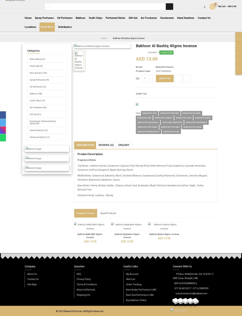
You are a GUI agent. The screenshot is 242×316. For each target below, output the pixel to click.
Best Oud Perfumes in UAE (140, 295)
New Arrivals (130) (38, 73)
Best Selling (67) (37, 59)
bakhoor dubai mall (148, 122)
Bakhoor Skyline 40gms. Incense (164, 234)
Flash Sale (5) (36, 66)
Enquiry (123, 145)
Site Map (32, 284)
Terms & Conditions (87, 284)
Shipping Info (83, 295)
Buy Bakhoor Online (136, 300)
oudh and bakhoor (172, 122)
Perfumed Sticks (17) (40, 137)
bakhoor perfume (169, 113)
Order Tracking (133, 284)
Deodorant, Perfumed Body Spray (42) (43, 122)
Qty (137, 78)
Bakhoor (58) (36, 93)
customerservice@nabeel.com (191, 293)
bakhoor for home (147, 127)
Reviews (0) (106, 145)
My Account (132, 274)
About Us (32, 274)
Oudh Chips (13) (37, 100)
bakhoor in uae (171, 132)
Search (104, 38)
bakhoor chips (183, 118)
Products (86, 213)
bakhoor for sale (170, 127)
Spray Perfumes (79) (39, 80)
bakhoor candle (163, 118)
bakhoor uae (144, 118)
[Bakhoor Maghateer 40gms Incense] (127, 226)
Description (85, 145)
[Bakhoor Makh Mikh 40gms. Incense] (90, 226)
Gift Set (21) (35, 114)
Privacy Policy (84, 279)
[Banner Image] (33, 149)
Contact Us (33, 279)
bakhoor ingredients (148, 132)
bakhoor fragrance (196, 122)
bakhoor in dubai (193, 127)
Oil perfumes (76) (38, 86)
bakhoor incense (192, 113)
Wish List (130, 279)
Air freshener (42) (38, 107)
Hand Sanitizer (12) (39, 130)
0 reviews (152, 52)
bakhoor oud (150, 113)
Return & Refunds (86, 289)
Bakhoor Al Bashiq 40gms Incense (129, 38)
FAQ (79, 274)
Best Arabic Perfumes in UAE (141, 289)
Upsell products (108, 213)
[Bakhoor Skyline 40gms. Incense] (164, 226)
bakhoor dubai (203, 118)
